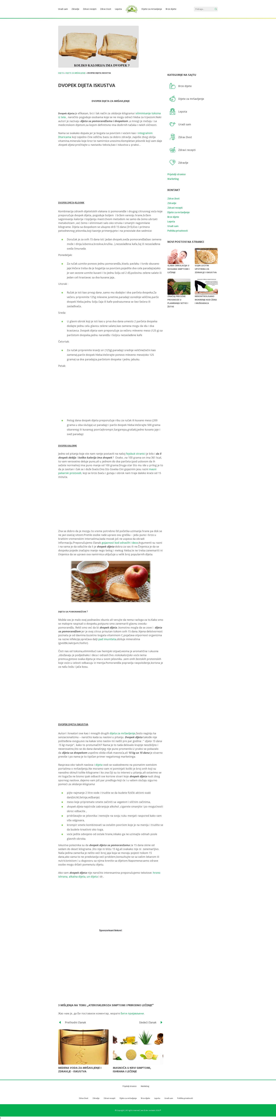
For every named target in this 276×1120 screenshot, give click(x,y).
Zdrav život (105, 9)
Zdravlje (75, 9)
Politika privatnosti (177, 231)
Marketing (173, 179)
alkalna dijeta (77, 876)
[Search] (216, 9)
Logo (131, 9)
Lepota (118, 9)
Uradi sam (63, 9)
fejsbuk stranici (135, 453)
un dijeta (92, 876)
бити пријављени (132, 1013)
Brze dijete (171, 9)
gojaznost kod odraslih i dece (120, 542)
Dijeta (61, 73)
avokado (152, 1110)
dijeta (98, 764)
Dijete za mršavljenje (151, 9)
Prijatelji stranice (176, 174)
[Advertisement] (110, 172)
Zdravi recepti (89, 9)
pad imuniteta (107, 639)
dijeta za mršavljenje (122, 733)
